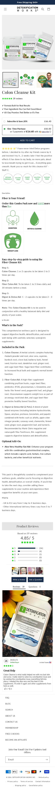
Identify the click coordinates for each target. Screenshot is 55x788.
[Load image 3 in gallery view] (44, 80)
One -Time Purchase (16, 129)
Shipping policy (20, 785)
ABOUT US (10, 716)
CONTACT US (11, 722)
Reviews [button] (16, 587)
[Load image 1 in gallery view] (10, 80)
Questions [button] (33, 587)
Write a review (19, 580)
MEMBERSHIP (11, 728)
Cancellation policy (36, 785)
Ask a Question (35, 580)
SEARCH (9, 710)
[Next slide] (51, 641)
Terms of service (27, 781)
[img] (8, 666)
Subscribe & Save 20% (17, 121)
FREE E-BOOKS (12, 734)
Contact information (43, 781)
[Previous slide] (4, 641)
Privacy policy (12, 781)
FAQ (7, 698)
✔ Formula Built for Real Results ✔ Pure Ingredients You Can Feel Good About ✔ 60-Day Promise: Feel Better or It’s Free (21, 109)
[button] (5, 9)
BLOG (8, 704)
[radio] (5, 121)
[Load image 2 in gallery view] (27, 80)
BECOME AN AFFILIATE (16, 740)
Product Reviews (28, 526)
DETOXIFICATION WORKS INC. (24, 777)
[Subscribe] (47, 759)
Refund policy (44, 777)
